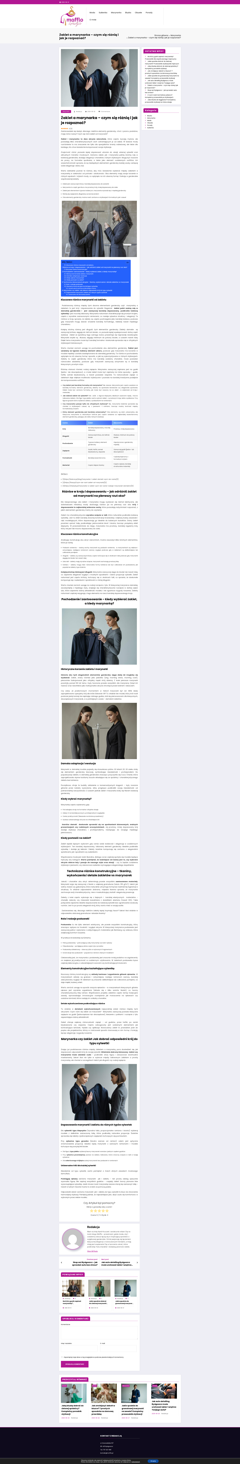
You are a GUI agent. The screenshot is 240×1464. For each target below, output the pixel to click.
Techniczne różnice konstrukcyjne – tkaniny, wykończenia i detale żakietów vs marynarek (96, 282)
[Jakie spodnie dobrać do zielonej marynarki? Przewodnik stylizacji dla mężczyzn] (99, 1288)
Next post (105, 1259)
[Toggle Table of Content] (126, 262)
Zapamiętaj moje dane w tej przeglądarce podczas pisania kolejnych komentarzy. (94, 1357)
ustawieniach (136, 1462)
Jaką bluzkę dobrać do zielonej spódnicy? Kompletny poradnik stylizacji (73, 1409)
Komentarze (65, 1324)
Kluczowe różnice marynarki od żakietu (79, 265)
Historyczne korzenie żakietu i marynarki (79, 274)
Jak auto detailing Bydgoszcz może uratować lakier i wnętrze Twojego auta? (116, 1264)
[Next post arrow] (137, 1262)
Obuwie (138, 12)
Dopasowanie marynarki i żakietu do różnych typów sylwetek (86, 292)
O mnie (93, 19)
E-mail (102, 1343)
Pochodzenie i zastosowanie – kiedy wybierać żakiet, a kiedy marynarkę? (90, 272)
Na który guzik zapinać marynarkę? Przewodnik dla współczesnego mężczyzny (72, 1302)
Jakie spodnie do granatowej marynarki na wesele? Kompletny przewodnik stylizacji (124, 1302)
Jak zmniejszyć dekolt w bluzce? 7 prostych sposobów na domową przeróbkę (103, 1409)
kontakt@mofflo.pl (106, 1453)
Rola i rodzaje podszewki (74, 284)
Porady (149, 12)
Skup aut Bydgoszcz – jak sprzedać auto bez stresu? (85, 1263)
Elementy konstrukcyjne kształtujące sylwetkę (82, 286)
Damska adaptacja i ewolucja (77, 276)
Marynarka (116, 12)
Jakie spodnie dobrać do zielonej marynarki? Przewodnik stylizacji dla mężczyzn (98, 1302)
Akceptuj (153, 1461)
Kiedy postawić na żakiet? (75, 280)
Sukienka (103, 12)
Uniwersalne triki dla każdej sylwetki (79, 294)
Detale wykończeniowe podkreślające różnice (82, 288)
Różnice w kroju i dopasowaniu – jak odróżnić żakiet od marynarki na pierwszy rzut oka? (95, 267)
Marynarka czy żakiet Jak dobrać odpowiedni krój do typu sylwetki (88, 290)
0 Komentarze (105, 111)
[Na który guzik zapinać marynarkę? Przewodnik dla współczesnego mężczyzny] (73, 1288)
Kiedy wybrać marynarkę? (75, 278)
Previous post (92, 1259)
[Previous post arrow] (61, 1262)
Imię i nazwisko (66, 1343)
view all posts (92, 1251)
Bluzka (128, 12)
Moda (92, 12)
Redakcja (79, 111)
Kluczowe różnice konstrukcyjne (76, 269)
